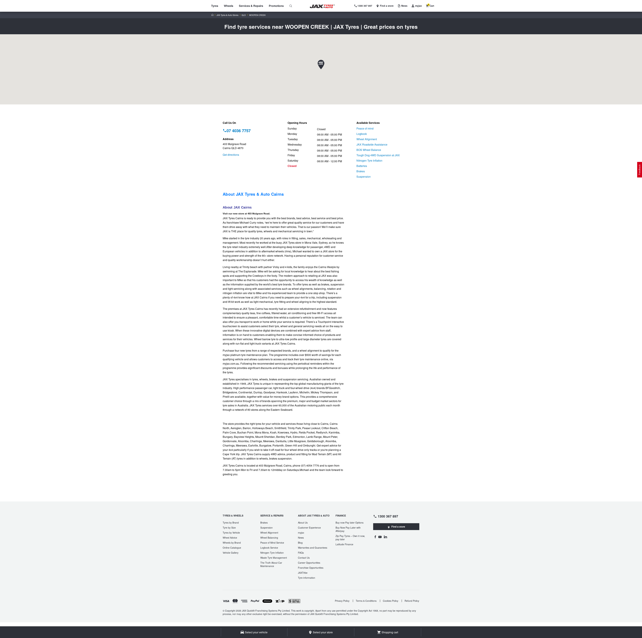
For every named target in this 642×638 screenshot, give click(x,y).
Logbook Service (269, 547)
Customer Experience (309, 527)
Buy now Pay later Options (349, 522)
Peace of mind (364, 128)
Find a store (398, 526)
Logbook (361, 134)
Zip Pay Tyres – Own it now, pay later (350, 537)
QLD (244, 15)
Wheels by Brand (232, 542)
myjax (301, 532)
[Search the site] (291, 6)
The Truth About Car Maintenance (271, 564)
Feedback (639, 169)
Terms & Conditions (366, 600)
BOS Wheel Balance (368, 150)
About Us (303, 522)
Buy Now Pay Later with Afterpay (348, 529)
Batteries (361, 166)
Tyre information (306, 577)
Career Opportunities (309, 562)
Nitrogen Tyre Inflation (369, 160)
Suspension (363, 176)
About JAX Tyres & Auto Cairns (253, 194)
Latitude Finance (344, 544)
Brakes (360, 171)
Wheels (228, 6)
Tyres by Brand (231, 522)
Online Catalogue (232, 547)
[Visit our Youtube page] (380, 536)
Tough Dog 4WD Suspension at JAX (378, 155)
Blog (300, 542)
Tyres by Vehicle (231, 532)
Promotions (276, 6)
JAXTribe (302, 572)
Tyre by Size (229, 527)
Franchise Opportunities (310, 567)
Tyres (214, 6)
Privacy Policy (342, 600)
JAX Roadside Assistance (371, 144)
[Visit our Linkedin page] (385, 536)
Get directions (231, 155)
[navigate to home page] (325, 6)
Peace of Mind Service (272, 542)
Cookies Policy (390, 600)
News (301, 537)
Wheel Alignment (366, 139)
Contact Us (304, 557)
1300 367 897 (388, 516)
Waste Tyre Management (273, 557)
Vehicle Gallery (230, 552)
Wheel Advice (230, 537)
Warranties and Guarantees (312, 547)
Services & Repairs (251, 6)
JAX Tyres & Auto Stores (227, 15)
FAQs (301, 552)
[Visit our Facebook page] (375, 536)
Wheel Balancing (269, 537)
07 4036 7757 (239, 130)
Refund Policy (412, 600)
